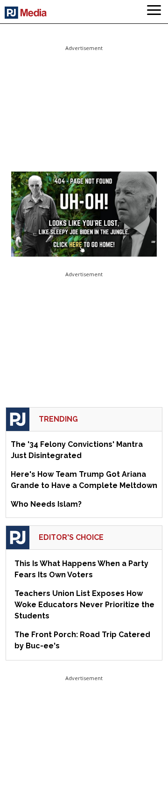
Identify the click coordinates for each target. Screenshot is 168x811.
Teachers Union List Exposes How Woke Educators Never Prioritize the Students (84, 604)
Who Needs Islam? (46, 504)
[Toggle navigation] (154, 12)
